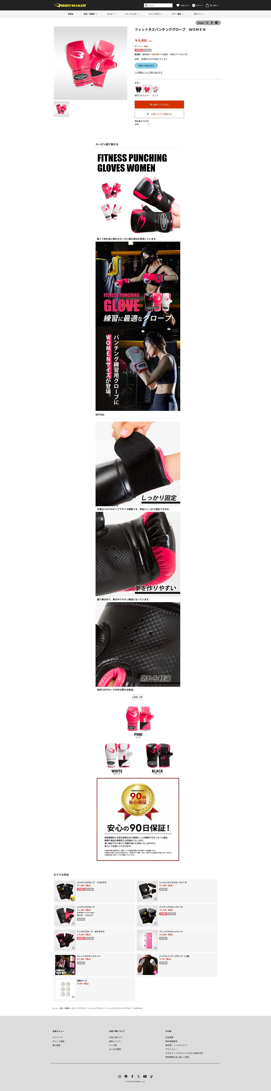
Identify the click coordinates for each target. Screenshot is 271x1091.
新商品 (71, 14)
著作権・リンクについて (176, 1045)
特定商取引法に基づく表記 (177, 1057)
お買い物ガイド (116, 1037)
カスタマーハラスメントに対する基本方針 (184, 1053)
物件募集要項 (171, 1041)
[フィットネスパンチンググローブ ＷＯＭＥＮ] (91, 63)
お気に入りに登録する (161, 114)
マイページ (57, 1037)
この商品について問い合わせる (148, 72)
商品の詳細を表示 (146, 65)
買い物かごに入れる (159, 104)
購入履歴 (56, 1045)
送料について (115, 1041)
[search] (146, 5)
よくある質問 (115, 1049)
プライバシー (171, 1049)
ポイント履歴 (58, 1041)
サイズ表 (113, 1045)
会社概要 (169, 1037)
